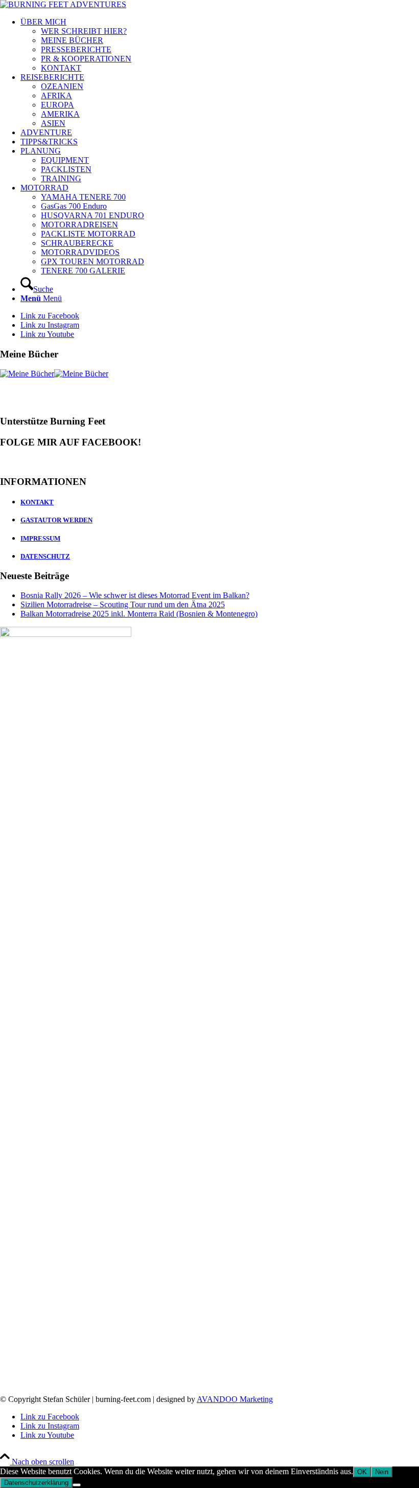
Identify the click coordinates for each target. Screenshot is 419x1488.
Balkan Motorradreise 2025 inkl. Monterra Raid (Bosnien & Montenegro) (139, 613)
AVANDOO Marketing (235, 1399)
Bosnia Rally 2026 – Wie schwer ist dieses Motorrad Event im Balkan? (134, 595)
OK (362, 1472)
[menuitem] (219, 45)
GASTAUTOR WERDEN (56, 520)
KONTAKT (37, 502)
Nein (381, 1472)
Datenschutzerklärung (36, 1482)
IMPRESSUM (40, 538)
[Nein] (77, 1484)
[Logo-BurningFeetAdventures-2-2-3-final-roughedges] (63, 4)
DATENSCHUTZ (45, 556)
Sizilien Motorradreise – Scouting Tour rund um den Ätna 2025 (122, 604)
